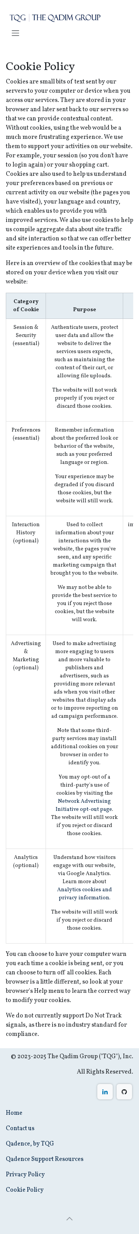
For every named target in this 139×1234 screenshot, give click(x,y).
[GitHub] (124, 1091)
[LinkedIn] (105, 1091)
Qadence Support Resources (44, 1159)
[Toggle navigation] (15, 33)
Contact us (20, 1128)
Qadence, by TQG (30, 1144)
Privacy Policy (25, 1175)
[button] (69, 1218)
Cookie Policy (25, 1190)
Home (14, 1113)
